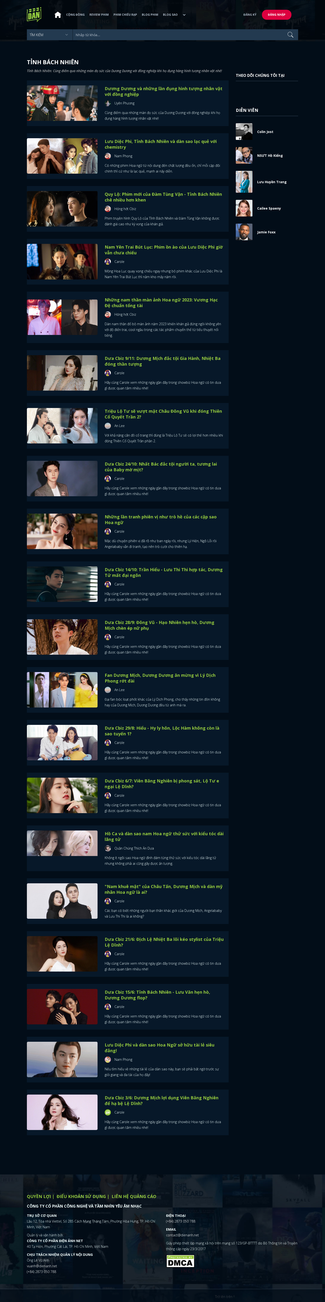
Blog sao (170, 15)
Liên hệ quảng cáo (134, 1196)
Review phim (99, 15)
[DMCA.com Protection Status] (180, 1260)
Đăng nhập (277, 15)
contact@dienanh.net (182, 1235)
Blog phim (150, 15)
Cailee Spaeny (269, 208)
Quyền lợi (39, 1196)
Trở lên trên (224, 1296)
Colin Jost (265, 131)
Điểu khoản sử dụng (81, 1196)
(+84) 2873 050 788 (41, 1271)
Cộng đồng (75, 15)
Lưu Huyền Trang (272, 182)
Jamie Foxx (266, 232)
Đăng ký (249, 15)
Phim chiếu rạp (125, 15)
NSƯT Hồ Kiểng (270, 155)
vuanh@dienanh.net (42, 1266)
